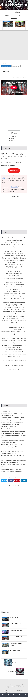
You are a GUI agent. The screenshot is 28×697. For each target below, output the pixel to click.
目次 (12, 133)
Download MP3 (14, 170)
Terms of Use (14, 187)
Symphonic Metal (6, 66)
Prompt (12, 140)
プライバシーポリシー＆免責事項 (8, 691)
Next (27, 25)
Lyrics (12, 138)
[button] (25, 355)
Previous (1, 25)
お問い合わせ (20, 690)
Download (13, 136)
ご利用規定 (5, 178)
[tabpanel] (8, 25)
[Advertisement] (14, 45)
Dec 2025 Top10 (16, 66)
